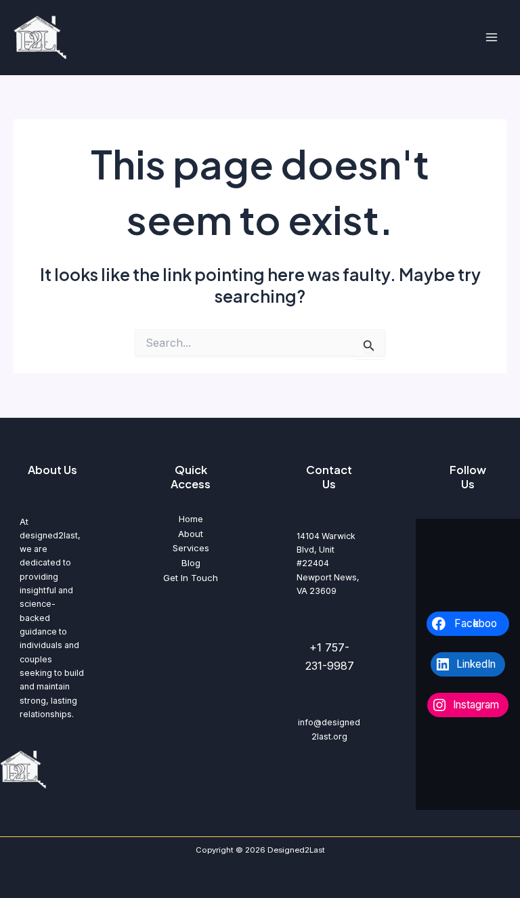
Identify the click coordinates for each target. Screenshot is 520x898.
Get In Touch (190, 577)
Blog (190, 562)
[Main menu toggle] (491, 37)
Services (191, 547)
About (190, 533)
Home (191, 518)
